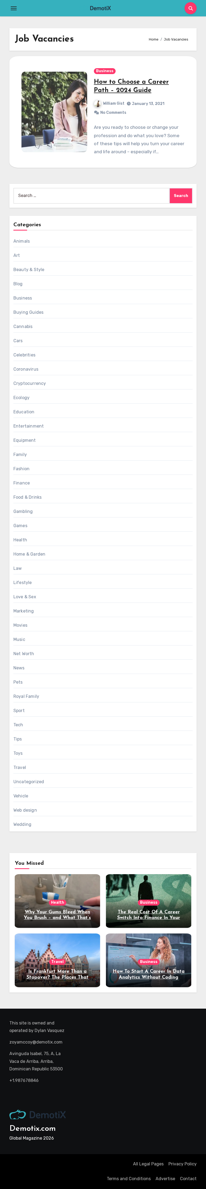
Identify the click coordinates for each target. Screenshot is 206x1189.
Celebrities (24, 355)
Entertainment (28, 426)
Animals (21, 241)
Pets (18, 682)
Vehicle (20, 795)
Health (20, 539)
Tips (17, 739)
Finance (21, 483)
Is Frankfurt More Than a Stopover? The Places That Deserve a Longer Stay (58, 977)
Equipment (24, 440)
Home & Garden (29, 554)
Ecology (21, 397)
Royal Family (26, 696)
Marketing (23, 611)
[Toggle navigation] (13, 8)
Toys (18, 753)
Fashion (21, 468)
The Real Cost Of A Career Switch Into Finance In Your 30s (148, 918)
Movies (20, 625)
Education (24, 411)
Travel (19, 767)
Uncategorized (28, 781)
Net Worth (23, 653)
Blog (18, 283)
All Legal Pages (148, 1163)
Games (20, 525)
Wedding (22, 824)
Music (19, 639)
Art (16, 255)
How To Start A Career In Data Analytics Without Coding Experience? (149, 977)
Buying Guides (28, 312)
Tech (18, 724)
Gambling (23, 511)
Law (17, 568)
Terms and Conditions (129, 1178)
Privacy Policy (182, 1163)
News (19, 667)
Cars (18, 340)
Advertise (165, 1178)
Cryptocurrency (29, 383)
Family (20, 454)
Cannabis (23, 326)
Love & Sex (24, 596)
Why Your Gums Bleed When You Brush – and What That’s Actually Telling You (57, 918)
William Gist (113, 103)
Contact (188, 1178)
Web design (25, 810)
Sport (19, 710)
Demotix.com (32, 1129)
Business (104, 71)
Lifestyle (22, 582)
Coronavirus (25, 369)
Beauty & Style (29, 269)
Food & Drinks (27, 497)
